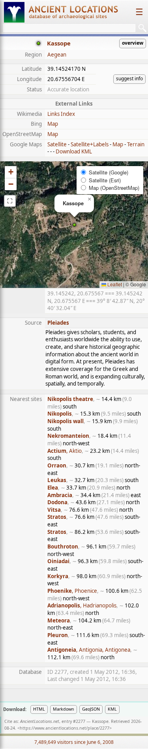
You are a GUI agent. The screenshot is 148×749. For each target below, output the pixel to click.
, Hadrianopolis (81, 605)
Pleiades (58, 322)
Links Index (61, 113)
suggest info (129, 78)
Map (52, 123)
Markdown (63, 709)
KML (112, 709)
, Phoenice (72, 590)
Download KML (74, 151)
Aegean (56, 54)
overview (132, 43)
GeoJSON (91, 709)
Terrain (135, 144)
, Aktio (64, 450)
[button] (74, 224)
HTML (39, 709)
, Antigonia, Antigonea (88, 649)
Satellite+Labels (90, 144)
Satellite (57, 144)
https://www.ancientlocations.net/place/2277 (64, 728)
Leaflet (114, 284)
